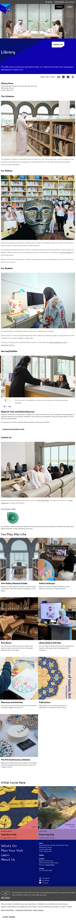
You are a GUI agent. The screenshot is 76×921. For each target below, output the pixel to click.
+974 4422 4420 (43, 500)
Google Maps (50, 865)
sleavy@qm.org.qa (7, 345)
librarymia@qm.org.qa (57, 342)
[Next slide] (9, 406)
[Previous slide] (5, 406)
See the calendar (65, 252)
